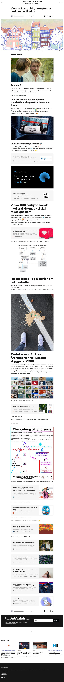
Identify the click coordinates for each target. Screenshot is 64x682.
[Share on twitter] (47, 16)
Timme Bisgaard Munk (19, 16)
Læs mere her (45, 241)
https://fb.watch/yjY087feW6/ (18, 95)
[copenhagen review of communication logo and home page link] (4, 668)
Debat (34, 650)
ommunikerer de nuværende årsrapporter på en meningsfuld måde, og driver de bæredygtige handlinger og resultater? (31, 372)
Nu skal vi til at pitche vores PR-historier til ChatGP (24, 147)
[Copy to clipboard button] (52, 16)
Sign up (2, 671)
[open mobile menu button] (2, 2)
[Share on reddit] (50, 16)
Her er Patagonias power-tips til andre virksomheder (24, 111)
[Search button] (59, 2)
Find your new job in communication (8, 650)
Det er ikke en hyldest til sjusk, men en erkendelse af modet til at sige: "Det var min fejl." (32, 290)
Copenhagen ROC (5, 657)
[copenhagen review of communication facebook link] (2, 677)
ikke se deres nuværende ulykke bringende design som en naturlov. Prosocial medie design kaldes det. (30, 223)
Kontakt (6, 671)
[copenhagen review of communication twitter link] (4, 677)
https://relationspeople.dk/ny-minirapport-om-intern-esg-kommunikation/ (29, 419)
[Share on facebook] (45, 16)
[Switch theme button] (62, 2)
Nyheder (19, 650)
